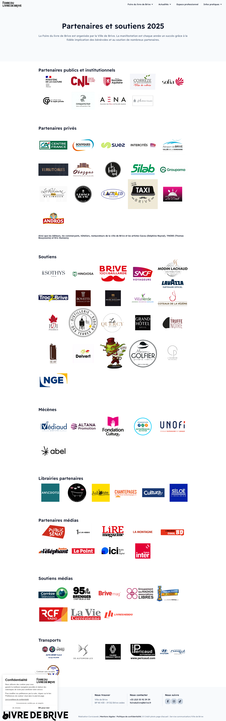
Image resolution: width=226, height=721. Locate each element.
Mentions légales (107, 716)
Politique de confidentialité (129, 716)
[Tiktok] (180, 701)
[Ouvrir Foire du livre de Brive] (152, 4)
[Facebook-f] (168, 701)
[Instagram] (174, 701)
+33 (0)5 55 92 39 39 (140, 699)
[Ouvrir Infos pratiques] (221, 4)
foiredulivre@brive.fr (140, 702)
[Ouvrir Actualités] (170, 4)
